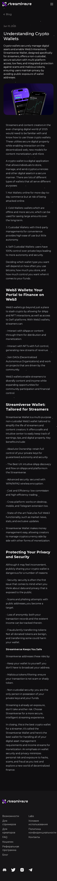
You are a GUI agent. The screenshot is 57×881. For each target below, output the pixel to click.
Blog (9, 14)
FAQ (4, 837)
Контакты (34, 837)
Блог (5, 854)
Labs (31, 816)
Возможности (10, 816)
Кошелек (7, 841)
